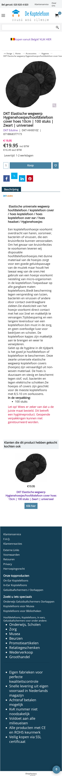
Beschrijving (11, 189)
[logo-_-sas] (30, 15)
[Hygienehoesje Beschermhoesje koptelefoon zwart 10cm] (31, 84)
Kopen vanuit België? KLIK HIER (33, 39)
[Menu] (3, 16)
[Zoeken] (57, 27)
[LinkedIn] (22, 178)
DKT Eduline (10, 130)
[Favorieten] (56, 165)
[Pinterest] (30, 178)
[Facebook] (6, 178)
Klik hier (31, 506)
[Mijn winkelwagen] (56, 15)
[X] (14, 176)
